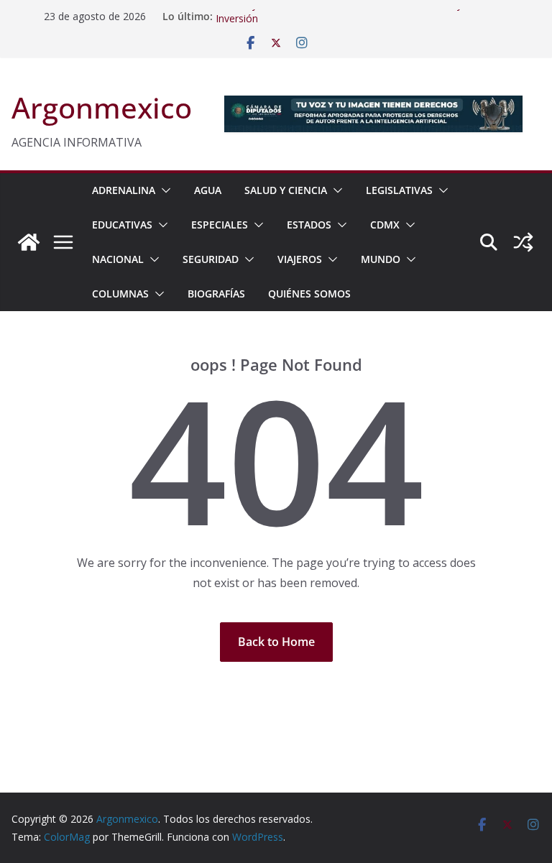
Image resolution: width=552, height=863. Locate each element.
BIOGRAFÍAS (216, 293)
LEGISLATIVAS (399, 190)
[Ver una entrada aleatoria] (523, 242)
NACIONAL (118, 259)
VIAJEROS (299, 259)
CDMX (385, 224)
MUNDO (380, 259)
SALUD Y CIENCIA (285, 190)
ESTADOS (309, 224)
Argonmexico (102, 107)
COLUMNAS (120, 293)
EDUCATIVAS (122, 224)
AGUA (207, 190)
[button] (163, 190)
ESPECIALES (219, 224)
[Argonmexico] (29, 242)
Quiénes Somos (309, 293)
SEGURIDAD (211, 259)
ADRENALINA (123, 190)
